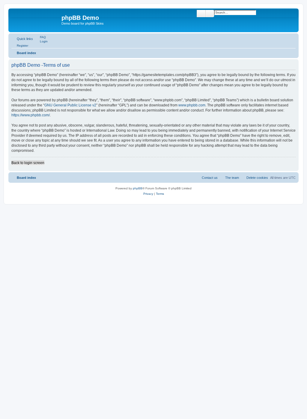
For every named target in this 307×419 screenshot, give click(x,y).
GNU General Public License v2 (70, 105)
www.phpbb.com (191, 105)
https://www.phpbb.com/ (30, 115)
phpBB (137, 188)
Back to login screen (27, 163)
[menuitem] (40, 37)
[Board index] (35, 19)
